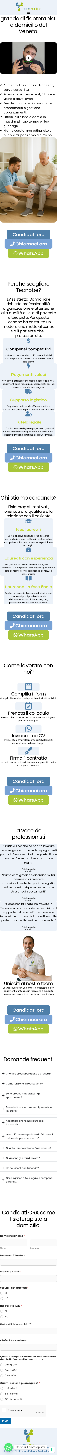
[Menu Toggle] (28, 13)
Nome (3, 1248)
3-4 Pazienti (11, 1393)
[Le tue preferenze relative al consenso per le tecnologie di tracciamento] (52, 1450)
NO (6, 1298)
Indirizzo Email (10, 1271)
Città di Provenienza (14, 1340)
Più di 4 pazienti (13, 1399)
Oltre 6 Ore (10, 1375)
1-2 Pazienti (11, 1388)
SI (6, 1292)
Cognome (34, 1248)
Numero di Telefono (14, 1255)
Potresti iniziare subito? (16, 1324)
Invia (5, 1421)
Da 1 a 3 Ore (11, 1364)
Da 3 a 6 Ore (11, 1370)
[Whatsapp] (8, 1447)
